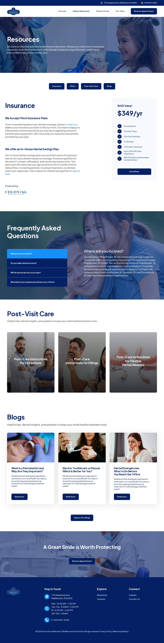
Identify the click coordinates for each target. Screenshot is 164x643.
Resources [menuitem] (102, 595)
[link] (13, 10)
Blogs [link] (109, 86)
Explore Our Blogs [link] (82, 518)
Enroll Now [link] (134, 172)
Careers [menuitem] (132, 595)
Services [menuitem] (101, 599)
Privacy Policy (105, 631)
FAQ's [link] (72, 86)
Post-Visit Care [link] (91, 86)
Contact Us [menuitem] (134, 599)
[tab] (37, 253)
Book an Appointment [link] (144, 11)
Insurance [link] (56, 86)
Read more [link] (30, 468)
